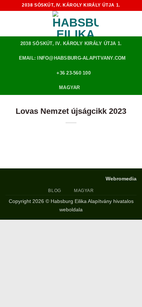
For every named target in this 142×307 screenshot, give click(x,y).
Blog (54, 190)
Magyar (69, 87)
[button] (9, 23)
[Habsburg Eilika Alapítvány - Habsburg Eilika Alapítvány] (75, 23)
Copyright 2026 (26, 201)
